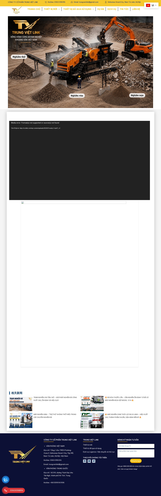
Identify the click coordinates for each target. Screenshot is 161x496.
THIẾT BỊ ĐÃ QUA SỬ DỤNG (77, 9)
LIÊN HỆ (136, 9)
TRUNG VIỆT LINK (91, 440)
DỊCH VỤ (111, 9)
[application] (79, 160)
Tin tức (124, 9)
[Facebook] (84, 461)
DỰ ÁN (100, 9)
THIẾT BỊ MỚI (50, 9)
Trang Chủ (33, 9)
